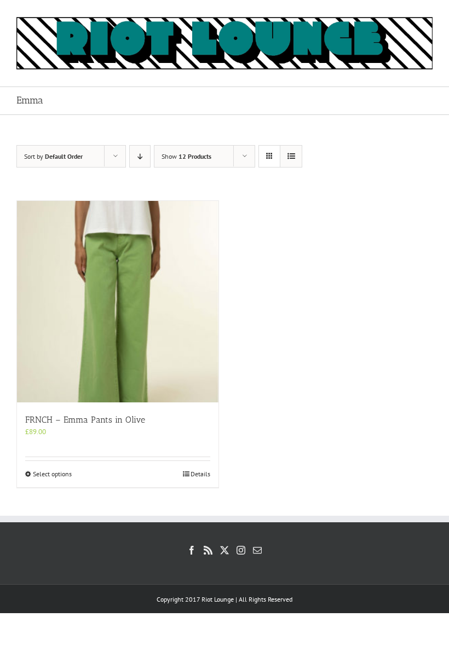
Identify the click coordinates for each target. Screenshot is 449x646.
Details (200, 474)
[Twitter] (224, 550)
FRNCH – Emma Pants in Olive (85, 419)
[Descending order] (140, 156)
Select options (52, 474)
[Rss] (208, 550)
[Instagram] (241, 550)
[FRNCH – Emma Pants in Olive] (117, 301)
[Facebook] (191, 550)
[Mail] (257, 550)
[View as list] (291, 156)
